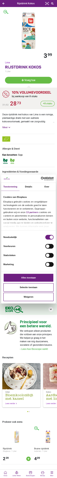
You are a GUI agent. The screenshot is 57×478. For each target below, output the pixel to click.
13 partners (32, 212)
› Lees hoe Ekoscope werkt (34, 349)
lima (7, 62)
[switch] (49, 246)
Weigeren (28, 297)
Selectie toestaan (28, 287)
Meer (5, 127)
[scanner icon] (47, 3)
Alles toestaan (28, 277)
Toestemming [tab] (10, 186)
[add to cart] (28, 459)
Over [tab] (46, 186)
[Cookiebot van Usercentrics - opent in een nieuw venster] (41, 179)
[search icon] (52, 3)
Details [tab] (28, 186)
